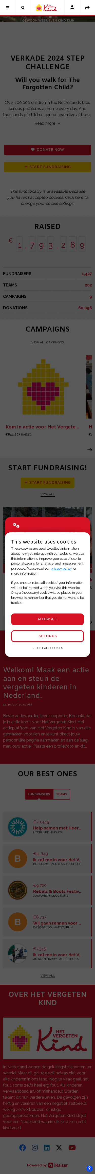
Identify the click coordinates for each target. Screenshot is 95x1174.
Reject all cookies (47, 648)
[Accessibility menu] (89, 1168)
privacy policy (61, 568)
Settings (48, 636)
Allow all (47, 619)
